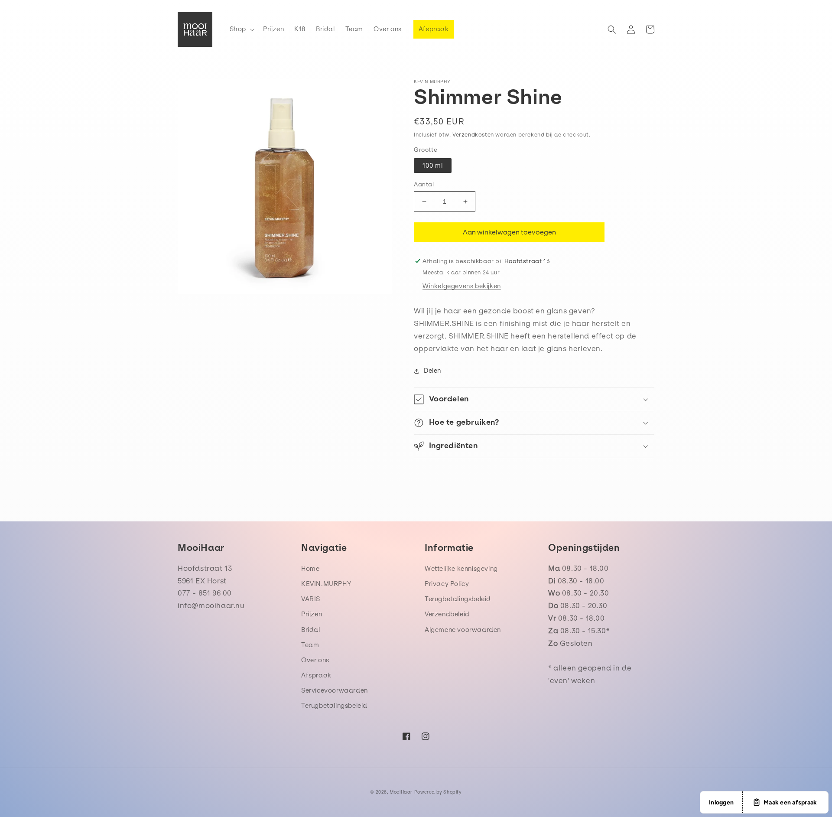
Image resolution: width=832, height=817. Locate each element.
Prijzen (311, 614)
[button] (241, 29)
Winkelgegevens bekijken (461, 286)
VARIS (310, 599)
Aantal (424, 184)
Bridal (310, 630)
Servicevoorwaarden (334, 690)
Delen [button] (432, 370)
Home (310, 569)
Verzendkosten (473, 134)
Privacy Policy (447, 584)
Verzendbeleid (447, 614)
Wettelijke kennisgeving (461, 569)
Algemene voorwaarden (463, 630)
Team (310, 645)
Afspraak (316, 675)
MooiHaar (401, 792)
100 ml (432, 165)
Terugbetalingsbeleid (334, 706)
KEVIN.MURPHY (326, 584)
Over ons (315, 660)
